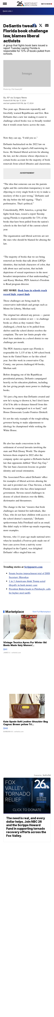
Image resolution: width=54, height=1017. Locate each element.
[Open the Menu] (4, 4)
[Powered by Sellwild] (47, 775)
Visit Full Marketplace (42, 612)
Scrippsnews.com (33, 567)
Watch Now (46, 4)
